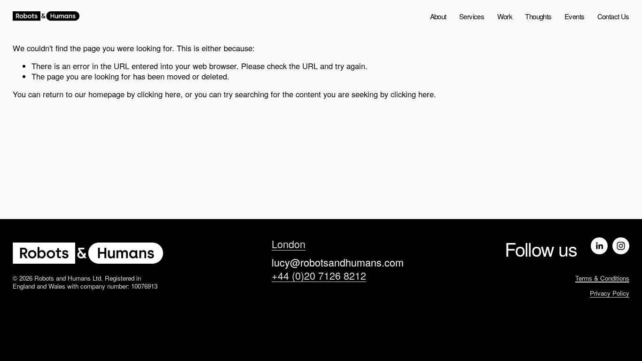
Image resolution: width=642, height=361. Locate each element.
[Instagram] (620, 245)
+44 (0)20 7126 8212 (319, 275)
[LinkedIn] (599, 245)
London (288, 244)
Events (574, 16)
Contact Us (613, 16)
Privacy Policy (609, 293)
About (438, 16)
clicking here (158, 94)
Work (505, 16)
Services (471, 16)
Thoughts (538, 16)
